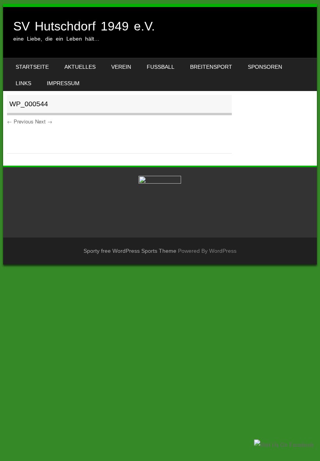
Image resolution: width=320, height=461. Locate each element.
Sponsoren (265, 67)
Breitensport (211, 67)
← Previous (20, 121)
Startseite (32, 67)
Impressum (63, 83)
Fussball (160, 67)
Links (23, 83)
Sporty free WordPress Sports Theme (130, 251)
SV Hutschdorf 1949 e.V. (84, 26)
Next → (43, 121)
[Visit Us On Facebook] (284, 444)
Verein (121, 67)
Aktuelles (80, 67)
